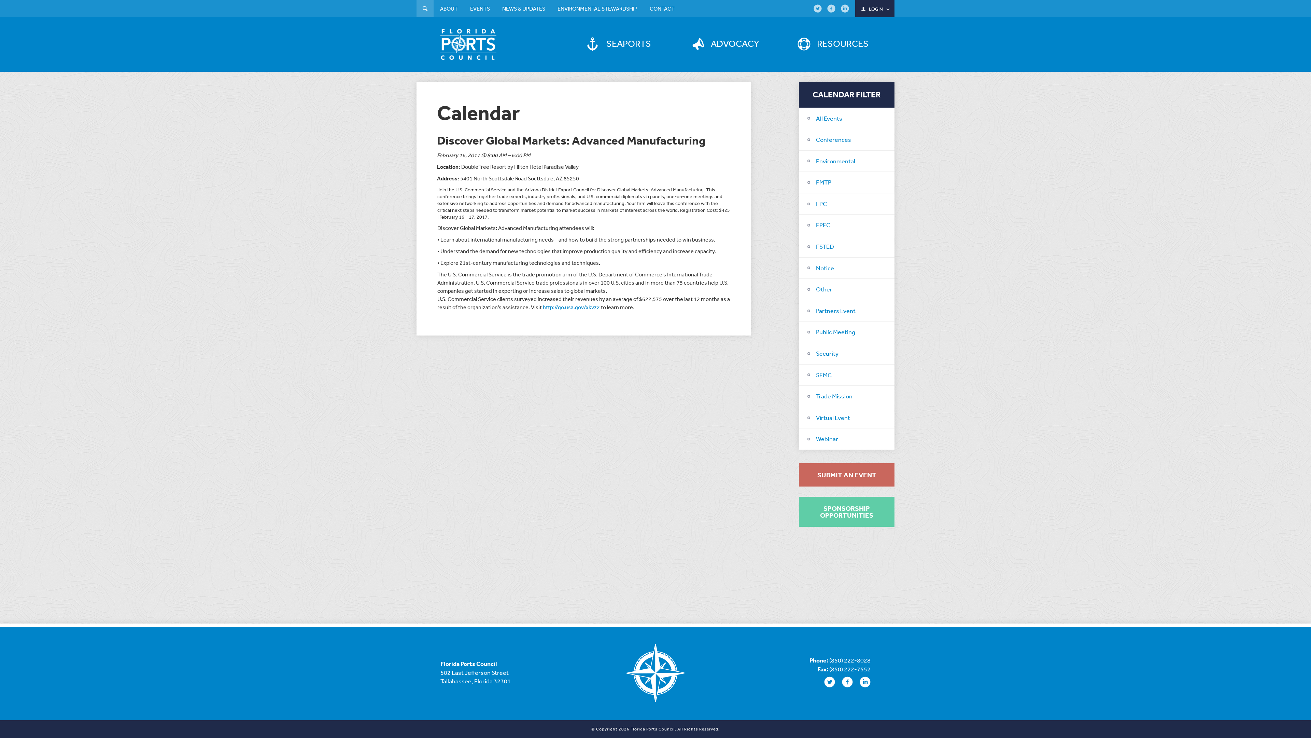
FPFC (823, 225)
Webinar (827, 438)
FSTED (825, 246)
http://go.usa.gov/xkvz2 (571, 307)
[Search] (425, 9)
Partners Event (836, 310)
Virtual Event (833, 417)
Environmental (835, 161)
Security (827, 353)
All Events (829, 118)
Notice (825, 268)
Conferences (833, 139)
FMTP (823, 182)
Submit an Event (846, 475)
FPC (821, 203)
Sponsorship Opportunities (846, 511)
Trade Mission (834, 396)
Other (824, 289)
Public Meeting (835, 332)
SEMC (824, 375)
